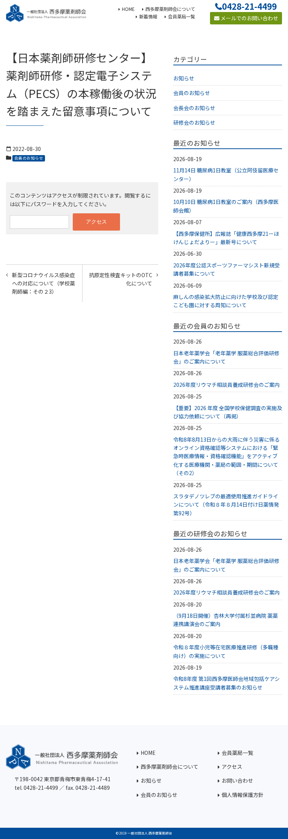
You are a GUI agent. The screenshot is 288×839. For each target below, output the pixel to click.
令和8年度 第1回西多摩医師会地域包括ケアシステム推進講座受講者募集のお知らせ (226, 683)
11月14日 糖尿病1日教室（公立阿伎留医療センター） (226, 174)
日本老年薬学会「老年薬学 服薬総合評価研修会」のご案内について (226, 357)
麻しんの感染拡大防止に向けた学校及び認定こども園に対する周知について (225, 301)
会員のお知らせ (28, 158)
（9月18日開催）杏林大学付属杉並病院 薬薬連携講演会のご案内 (225, 620)
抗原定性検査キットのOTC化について (120, 279)
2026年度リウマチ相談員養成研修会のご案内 (226, 384)
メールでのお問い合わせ (248, 18)
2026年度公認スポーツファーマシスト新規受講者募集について (226, 269)
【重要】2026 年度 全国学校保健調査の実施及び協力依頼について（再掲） (227, 412)
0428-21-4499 (249, 6)
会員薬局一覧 (237, 752)
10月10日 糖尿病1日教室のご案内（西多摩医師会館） (226, 206)
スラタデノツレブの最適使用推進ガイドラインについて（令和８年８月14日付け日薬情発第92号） (226, 504)
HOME (148, 752)
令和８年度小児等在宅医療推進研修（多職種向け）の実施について (225, 651)
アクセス (232, 766)
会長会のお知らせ (194, 108)
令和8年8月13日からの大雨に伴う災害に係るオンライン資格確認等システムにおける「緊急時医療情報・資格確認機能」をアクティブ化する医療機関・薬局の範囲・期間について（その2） (226, 456)
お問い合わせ (237, 780)
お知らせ (183, 78)
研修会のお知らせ (194, 122)
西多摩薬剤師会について (169, 766)
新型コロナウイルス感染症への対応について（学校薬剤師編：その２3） (43, 283)
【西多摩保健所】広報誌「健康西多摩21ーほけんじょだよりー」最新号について (226, 238)
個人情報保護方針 (243, 794)
